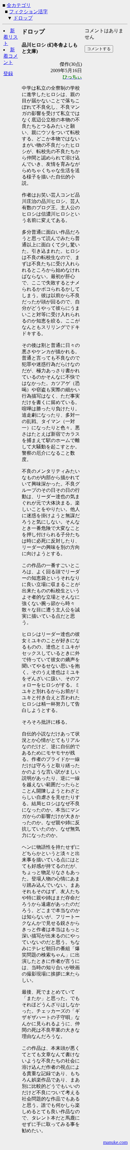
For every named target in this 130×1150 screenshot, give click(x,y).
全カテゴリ (19, 5)
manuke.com (115, 1142)
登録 (8, 73)
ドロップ (23, 18)
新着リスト (10, 37)
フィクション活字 (28, 11)
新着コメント (10, 56)
